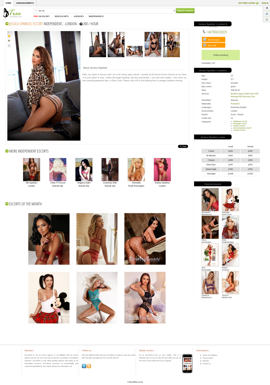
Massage (235, 96)
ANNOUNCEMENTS (25, 3)
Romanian (235, 104)
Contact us (206, 364)
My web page (213, 40)
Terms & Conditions (209, 355)
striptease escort (240, 121)
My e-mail (211, 45)
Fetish (251, 94)
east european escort (242, 128)
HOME (8, 3)
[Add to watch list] (9, 40)
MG (240, 96)
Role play (246, 96)
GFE (257, 94)
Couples (240, 94)
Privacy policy (207, 358)
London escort (239, 130)
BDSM (233, 94)
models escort (239, 126)
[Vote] (9, 35)
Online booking (220, 55)
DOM (246, 94)
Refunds (205, 361)
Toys (253, 96)
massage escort (240, 123)
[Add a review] (9, 45)
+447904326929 (216, 32)
